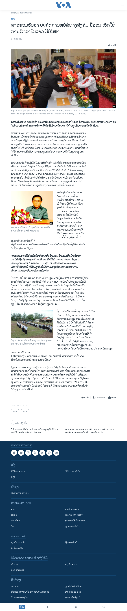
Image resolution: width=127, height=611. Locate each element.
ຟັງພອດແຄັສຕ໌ (71, 542)
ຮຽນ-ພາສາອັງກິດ (72, 526)
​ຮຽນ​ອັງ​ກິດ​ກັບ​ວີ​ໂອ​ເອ (73, 586)
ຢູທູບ (13, 477)
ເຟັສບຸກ (14, 564)
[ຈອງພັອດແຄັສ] (56, 453)
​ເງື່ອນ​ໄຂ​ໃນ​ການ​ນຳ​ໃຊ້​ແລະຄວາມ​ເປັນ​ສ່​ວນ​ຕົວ (30, 592)
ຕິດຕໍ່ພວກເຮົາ (17, 548)
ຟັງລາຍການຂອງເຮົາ (19, 493)
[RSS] (42, 453)
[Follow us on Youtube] (21, 453)
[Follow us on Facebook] (14, 453)
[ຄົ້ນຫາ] (103, 607)
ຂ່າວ (13, 19)
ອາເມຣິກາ (15, 520)
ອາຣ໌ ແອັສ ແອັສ (17, 570)
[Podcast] (49, 453)
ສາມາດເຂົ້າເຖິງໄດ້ (72, 597)
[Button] (112, 45)
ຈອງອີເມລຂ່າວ (71, 564)
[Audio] (76, 607)
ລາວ (13, 509)
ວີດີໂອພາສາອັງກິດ (72, 471)
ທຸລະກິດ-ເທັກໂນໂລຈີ (74, 515)
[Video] (48, 607)
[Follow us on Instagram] (28, 453)
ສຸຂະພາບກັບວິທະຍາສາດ (75, 520)
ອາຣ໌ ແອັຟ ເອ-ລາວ (73, 592)
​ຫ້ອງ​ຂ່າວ (15, 586)
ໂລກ (13, 526)
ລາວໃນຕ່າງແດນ (72, 509)
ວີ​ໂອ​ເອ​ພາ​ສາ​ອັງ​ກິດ (19, 597)
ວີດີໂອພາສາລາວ (18, 471)
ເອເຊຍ (14, 515)
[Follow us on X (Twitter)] (35, 453)
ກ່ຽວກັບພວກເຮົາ (18, 542)
